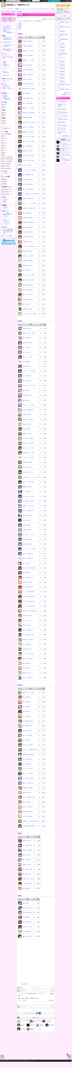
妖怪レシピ (7, 87)
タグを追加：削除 (24, 17)
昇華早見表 (5, 96)
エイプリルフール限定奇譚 (63, 116)
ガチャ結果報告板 (8, 45)
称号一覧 (4, 200)
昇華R (19, 29)
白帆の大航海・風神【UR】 (63, 119)
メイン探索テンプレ (7, 221)
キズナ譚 (6, 173)
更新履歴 (17, 8)
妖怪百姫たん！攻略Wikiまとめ (17, 5)
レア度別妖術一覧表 (7, 99)
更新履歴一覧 (5, 207)
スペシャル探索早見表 (8, 32)
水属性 (43, 150)
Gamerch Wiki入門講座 (7, 229)
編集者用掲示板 (8, 214)
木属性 (43, 117)
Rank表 (6, 199)
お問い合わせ (15, 1060)
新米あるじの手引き (8, 28)
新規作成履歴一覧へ (66, 135)
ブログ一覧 (45, 8)
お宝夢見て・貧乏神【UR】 (63, 125)
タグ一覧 (31, 8)
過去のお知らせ (6, 75)
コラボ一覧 (5, 68)
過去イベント (5, 71)
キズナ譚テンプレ (6, 224)
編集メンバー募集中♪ (8, 19)
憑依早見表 (5, 95)
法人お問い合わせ (21, 1060)
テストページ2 (6, 217)
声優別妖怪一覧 (7, 128)
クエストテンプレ (6, 222)
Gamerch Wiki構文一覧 (7, 230)
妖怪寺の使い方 (6, 30)
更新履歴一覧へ (67, 92)
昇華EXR (20, 23)
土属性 (43, 41)
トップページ (3, 8)
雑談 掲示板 (7, 42)
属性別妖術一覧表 (6, 97)
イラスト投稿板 (7, 50)
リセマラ (6, 27)
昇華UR (20, 321)
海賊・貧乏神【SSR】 (62, 129)
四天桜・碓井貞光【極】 (62, 109)
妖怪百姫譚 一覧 (6, 65)
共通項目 (4, 220)
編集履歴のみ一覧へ (66, 94)
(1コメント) (26, 14)
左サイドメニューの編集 (7, 235)
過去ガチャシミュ (6, 80)
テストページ (5, 215)
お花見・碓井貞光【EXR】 (63, 112)
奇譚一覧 (4, 61)
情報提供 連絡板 (8, 49)
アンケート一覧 (38, 8)
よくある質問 (7, 26)
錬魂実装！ (6, 31)
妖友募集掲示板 (8, 39)
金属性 (43, 251)
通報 (53, 993)
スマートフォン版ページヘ (36, 1035)
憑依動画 (4, 201)
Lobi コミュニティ (6, 16)
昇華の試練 (5, 64)
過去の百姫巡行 (6, 72)
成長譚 (4, 62)
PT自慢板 (6, 46)
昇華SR (19, 27)
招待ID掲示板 (8, 37)
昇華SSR (20, 26)
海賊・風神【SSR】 (61, 122)
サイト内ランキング (24, 8)
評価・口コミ (10, 8)
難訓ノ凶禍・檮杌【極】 (62, 101)
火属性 (43, 208)
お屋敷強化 (6, 85)
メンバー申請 (51, 8)
